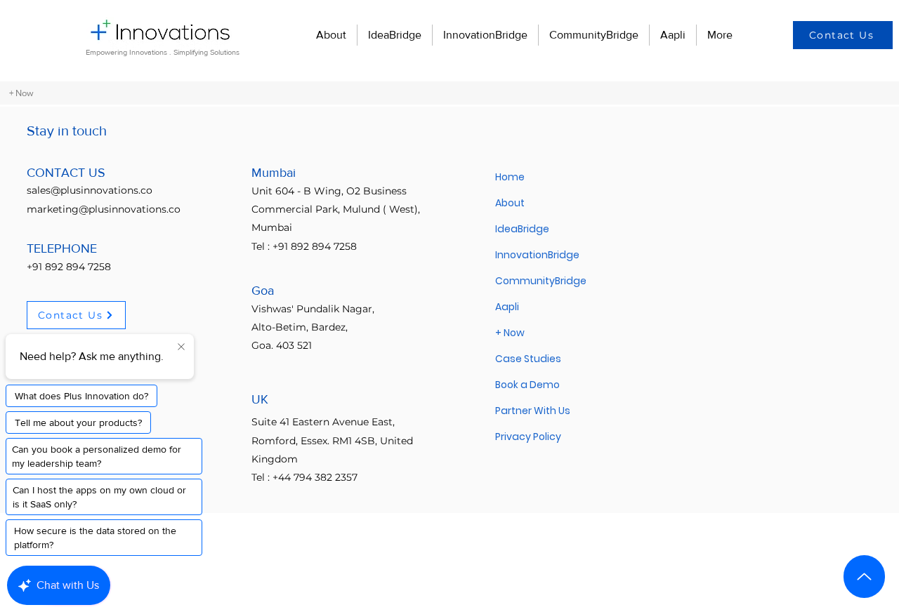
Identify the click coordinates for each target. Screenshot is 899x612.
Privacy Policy (528, 437)
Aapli (507, 307)
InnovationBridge (537, 255)
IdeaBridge (522, 229)
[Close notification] (181, 347)
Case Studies (528, 359)
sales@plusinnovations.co (89, 190)
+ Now (510, 333)
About (510, 203)
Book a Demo (527, 385)
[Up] (864, 576)
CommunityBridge (540, 281)
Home (510, 177)
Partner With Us (532, 411)
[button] (843, 35)
